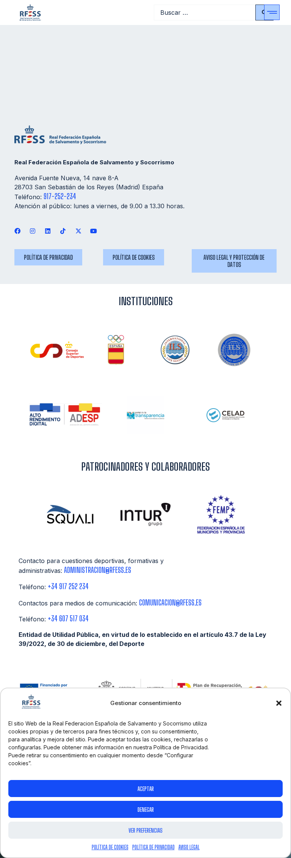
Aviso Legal (189, 847)
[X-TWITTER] (78, 230)
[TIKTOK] (63, 230)
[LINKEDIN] (48, 230)
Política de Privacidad (153, 847)
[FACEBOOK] (17, 230)
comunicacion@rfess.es (170, 602)
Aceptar (146, 788)
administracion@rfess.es (97, 570)
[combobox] (204, 12)
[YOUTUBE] (93, 230)
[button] (279, 703)
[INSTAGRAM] (32, 230)
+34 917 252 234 (68, 586)
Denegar (146, 809)
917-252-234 (60, 196)
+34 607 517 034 (68, 618)
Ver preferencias (145, 830)
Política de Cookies (110, 847)
